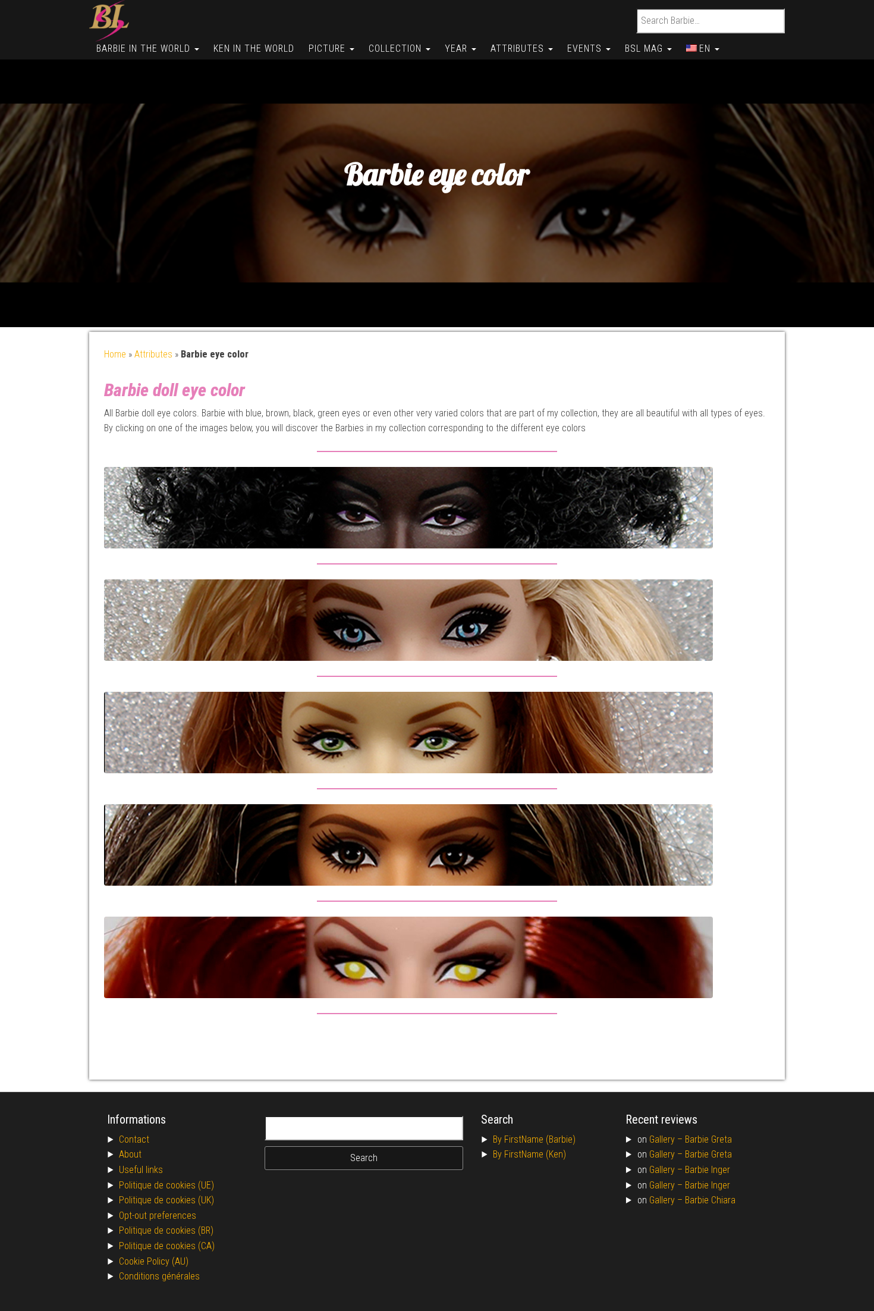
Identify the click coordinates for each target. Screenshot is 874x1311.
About (130, 1154)
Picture (328, 48)
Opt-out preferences (157, 1215)
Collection (397, 48)
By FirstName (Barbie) (534, 1139)
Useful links (141, 1169)
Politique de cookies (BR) (166, 1230)
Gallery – (667, 1139)
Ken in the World (253, 48)
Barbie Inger (707, 1169)
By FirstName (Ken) (529, 1154)
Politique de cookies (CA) (167, 1246)
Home (115, 354)
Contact (134, 1139)
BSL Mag (645, 48)
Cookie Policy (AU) (153, 1261)
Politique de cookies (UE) (166, 1185)
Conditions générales (159, 1276)
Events (586, 48)
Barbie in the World (144, 48)
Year (457, 48)
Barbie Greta (708, 1139)
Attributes (519, 48)
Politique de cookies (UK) (166, 1200)
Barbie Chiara (710, 1200)
